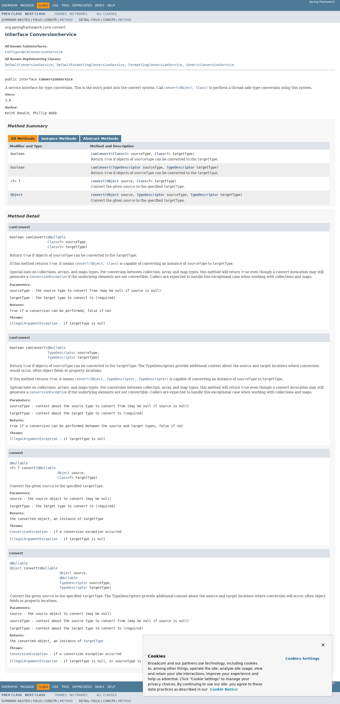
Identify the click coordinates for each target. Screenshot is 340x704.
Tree (65, 5)
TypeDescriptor (127, 167)
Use (55, 5)
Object (113, 181)
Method (66, 20)
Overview (9, 5)
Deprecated (82, 5)
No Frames (78, 14)
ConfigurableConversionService (34, 52)
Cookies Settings (302, 659)
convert (98, 181)
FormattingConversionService (155, 65)
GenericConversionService (210, 65)
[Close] (323, 644)
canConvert (101, 154)
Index (99, 5)
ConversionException (29, 532)
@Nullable (56, 237)
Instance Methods (58, 139)
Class (118, 154)
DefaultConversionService (29, 65)
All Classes (107, 14)
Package (27, 5)
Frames (61, 14)
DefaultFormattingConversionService (90, 65)
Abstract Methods (100, 139)
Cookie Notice (223, 689)
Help (111, 5)
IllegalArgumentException (33, 323)
